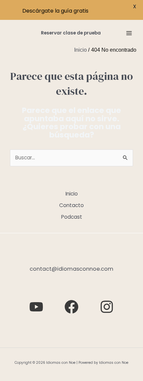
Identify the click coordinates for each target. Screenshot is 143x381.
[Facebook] (71, 307)
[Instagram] (107, 307)
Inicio (72, 193)
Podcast (71, 216)
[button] (70, 33)
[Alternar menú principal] (129, 33)
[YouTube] (36, 307)
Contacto (71, 205)
